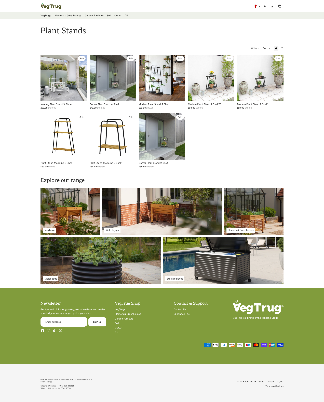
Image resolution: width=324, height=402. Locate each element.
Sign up (97, 321)
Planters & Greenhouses (128, 313)
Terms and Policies (274, 386)
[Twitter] (60, 331)
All (116, 332)
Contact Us (180, 309)
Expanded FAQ (182, 313)
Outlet (118, 327)
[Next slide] (82, 136)
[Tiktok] (54, 331)
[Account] (272, 6)
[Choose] (82, 96)
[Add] (131, 96)
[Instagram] (48, 331)
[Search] (265, 6)
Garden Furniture (124, 318)
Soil (117, 323)
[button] (266, 48)
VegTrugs (120, 309)
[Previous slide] (45, 136)
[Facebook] (42, 331)
